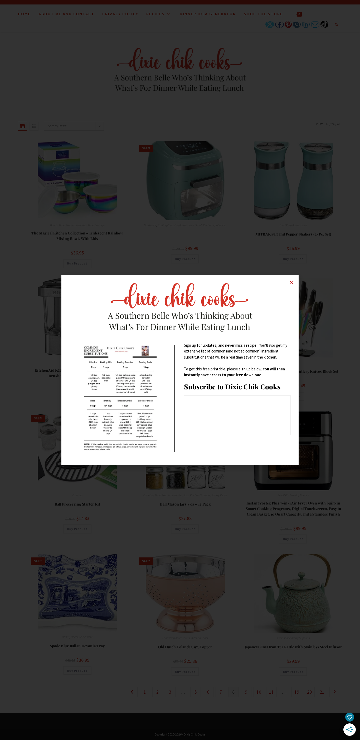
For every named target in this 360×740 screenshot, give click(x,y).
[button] (291, 282)
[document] (180, 370)
